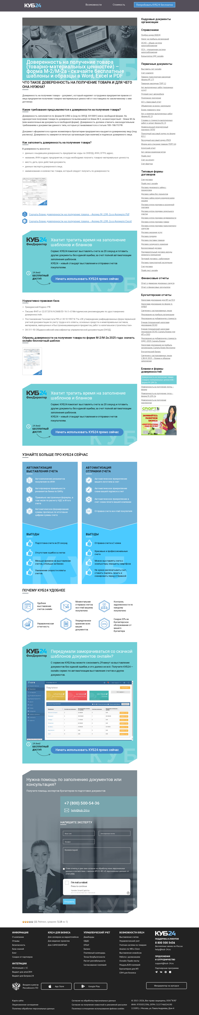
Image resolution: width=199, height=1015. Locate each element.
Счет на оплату (147, 159)
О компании (18, 937)
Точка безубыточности (94, 956)
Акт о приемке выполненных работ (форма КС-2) (156, 115)
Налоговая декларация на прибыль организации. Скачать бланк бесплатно (158, 346)
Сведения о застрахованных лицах (156, 310)
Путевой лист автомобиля (152, 94)
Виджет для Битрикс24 (23, 975)
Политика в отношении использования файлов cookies (98, 1008)
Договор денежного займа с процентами (153, 188)
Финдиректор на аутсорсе (166, 985)
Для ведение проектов (59, 940)
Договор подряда (148, 236)
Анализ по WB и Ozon (129, 948)
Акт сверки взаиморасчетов (153, 152)
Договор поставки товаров (152, 240)
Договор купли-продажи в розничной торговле (157, 206)
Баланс (87, 948)
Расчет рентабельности (94, 960)
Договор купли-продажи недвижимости (158, 218)
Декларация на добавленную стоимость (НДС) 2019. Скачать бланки (158, 339)
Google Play (94, 986)
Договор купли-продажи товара (155, 221)
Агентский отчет (148, 148)
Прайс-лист (146, 156)
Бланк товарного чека (150, 109)
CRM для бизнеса (127, 972)
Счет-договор (147, 179)
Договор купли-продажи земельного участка (157, 212)
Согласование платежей (95, 964)
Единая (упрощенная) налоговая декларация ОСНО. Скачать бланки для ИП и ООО (158, 332)
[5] (32, 922)
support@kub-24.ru (164, 963)
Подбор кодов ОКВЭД (150, 35)
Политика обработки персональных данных (33, 1008)
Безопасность (18, 945)
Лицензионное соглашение (25, 1004)
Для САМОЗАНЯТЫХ (57, 945)
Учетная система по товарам (132, 945)
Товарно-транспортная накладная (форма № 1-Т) (155, 78)
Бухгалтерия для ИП (128, 968)
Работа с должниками (129, 956)
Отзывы (15, 940)
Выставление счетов (128, 937)
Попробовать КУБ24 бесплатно (154, 4)
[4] (30, 922)
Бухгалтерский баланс (151, 351)
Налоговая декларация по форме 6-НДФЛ (157, 305)
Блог (14, 952)
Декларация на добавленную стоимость (158, 318)
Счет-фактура (147, 163)
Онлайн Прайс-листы (129, 960)
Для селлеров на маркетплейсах (63, 937)
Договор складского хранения (154, 244)
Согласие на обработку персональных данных (94, 1000)
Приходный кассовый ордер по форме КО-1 (158, 135)
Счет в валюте (147, 73)
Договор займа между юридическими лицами (157, 199)
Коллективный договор (151, 248)
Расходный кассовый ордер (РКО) (156, 140)
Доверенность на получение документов (153, 401)
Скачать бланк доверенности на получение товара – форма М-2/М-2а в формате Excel (80, 221)
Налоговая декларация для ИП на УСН (158, 300)
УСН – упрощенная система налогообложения (153, 50)
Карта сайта (17, 1000)
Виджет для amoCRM (22, 971)
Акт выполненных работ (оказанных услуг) (157, 88)
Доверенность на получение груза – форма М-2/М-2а (157, 394)
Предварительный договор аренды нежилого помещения (156, 253)
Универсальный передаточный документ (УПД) (154, 128)
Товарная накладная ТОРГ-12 (153, 83)
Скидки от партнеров (22, 956)
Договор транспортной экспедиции (156, 262)
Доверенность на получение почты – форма (157, 388)
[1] (23, 922)
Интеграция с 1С (20, 967)
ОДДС (86, 940)
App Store (59, 986)
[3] (28, 922)
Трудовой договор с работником (155, 258)
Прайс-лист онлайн (149, 183)
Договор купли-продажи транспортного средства (158, 227)
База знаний (18, 948)
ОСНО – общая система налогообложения (151, 44)
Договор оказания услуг (151, 232)
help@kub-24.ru (80, 810)
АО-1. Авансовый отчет (151, 102)
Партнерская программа (167, 968)
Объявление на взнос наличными (156, 105)
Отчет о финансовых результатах (155, 287)
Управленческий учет (129, 940)
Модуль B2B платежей (129, 964)
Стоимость (119, 4)
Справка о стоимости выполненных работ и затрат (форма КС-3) (157, 121)
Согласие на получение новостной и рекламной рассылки (99, 1004)
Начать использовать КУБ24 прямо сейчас (87, 279)
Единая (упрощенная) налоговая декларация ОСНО (155, 323)
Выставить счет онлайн (151, 69)
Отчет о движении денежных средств (157, 283)
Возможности (94, 4)
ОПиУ (86, 945)
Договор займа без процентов (154, 194)
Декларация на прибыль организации (157, 314)
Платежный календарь (94, 952)
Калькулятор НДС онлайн (152, 56)
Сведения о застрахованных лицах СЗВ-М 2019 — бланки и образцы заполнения (156, 358)
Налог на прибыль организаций (155, 39)
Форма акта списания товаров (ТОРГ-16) (158, 144)
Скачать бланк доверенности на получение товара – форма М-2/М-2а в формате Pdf (79, 214)
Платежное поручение (151, 98)
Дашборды (89, 937)
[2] (26, 922)
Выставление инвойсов (130, 952)
